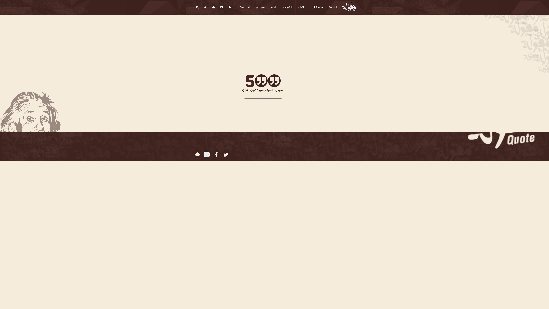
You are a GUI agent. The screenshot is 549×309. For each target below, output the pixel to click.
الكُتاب (301, 7)
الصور (273, 7)
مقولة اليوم (316, 7)
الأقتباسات (287, 7)
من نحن (260, 7)
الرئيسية (333, 7)
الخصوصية (245, 7)
